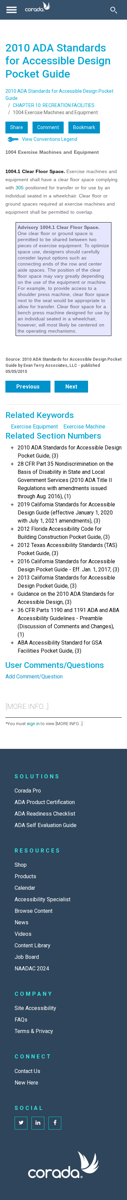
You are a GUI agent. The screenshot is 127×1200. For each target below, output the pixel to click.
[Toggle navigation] (11, 10)
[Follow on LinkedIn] (37, 1123)
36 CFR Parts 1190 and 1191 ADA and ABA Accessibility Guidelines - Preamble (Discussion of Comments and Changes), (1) (68, 622)
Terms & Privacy (34, 1031)
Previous (28, 386)
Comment (48, 127)
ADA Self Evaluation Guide (46, 825)
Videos (23, 934)
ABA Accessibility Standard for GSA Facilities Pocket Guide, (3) (60, 646)
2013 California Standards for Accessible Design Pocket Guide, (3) (66, 581)
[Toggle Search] (114, 9)
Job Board (27, 957)
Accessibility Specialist (42, 899)
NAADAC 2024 (32, 968)
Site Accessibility (35, 1008)
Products (25, 876)
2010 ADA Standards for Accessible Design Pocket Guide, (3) (70, 451)
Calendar (25, 888)
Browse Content (33, 911)
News (21, 922)
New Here (26, 1082)
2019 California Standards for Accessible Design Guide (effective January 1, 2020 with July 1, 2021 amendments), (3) (66, 512)
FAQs (21, 1019)
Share (16, 127)
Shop (21, 865)
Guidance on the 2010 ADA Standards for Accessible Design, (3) (66, 598)
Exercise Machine (84, 426)
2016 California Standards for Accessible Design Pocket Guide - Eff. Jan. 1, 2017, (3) (68, 565)
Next (71, 386)
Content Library (32, 945)
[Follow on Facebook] (54, 1123)
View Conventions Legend (49, 139)
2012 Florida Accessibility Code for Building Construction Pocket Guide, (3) (64, 533)
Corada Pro (28, 790)
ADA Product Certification (45, 802)
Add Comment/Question (34, 676)
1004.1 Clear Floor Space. (35, 171)
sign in (33, 723)
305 (20, 187)
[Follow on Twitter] (21, 1123)
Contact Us (27, 1071)
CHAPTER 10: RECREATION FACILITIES (53, 105)
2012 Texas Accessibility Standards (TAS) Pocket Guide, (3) (67, 549)
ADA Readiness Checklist (45, 813)
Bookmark (84, 127)
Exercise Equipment (34, 426)
